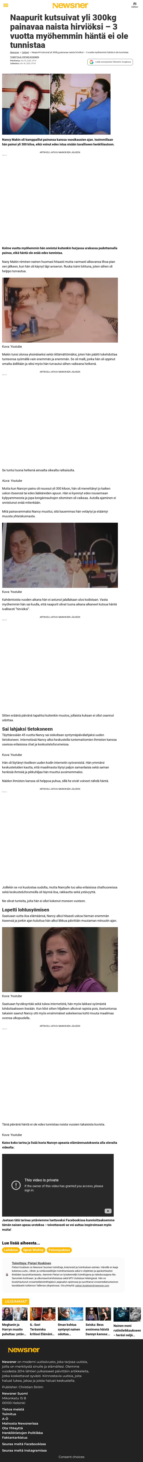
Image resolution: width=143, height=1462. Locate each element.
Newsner (14, 52)
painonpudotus (59, 1250)
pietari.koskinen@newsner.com (92, 1285)
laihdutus (11, 1250)
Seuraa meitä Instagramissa (24, 1450)
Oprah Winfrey (33, 1250)
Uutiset (25, 52)
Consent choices (71, 1457)
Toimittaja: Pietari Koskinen (24, 57)
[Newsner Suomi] (70, 5)
